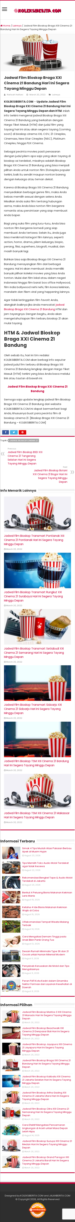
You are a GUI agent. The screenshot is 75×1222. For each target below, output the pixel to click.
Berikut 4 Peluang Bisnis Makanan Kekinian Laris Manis (47, 894)
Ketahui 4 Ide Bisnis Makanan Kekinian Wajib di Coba (44, 908)
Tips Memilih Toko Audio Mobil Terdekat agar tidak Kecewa (45, 864)
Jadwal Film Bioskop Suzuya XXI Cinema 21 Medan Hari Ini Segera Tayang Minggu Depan (47, 1144)
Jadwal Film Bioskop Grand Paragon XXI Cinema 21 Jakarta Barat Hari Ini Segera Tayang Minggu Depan (45, 1160)
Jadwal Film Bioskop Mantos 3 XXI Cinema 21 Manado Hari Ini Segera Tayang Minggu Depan (47, 1015)
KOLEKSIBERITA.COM (31, 1195)
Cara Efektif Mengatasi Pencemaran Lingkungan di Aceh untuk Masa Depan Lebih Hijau (45, 1128)
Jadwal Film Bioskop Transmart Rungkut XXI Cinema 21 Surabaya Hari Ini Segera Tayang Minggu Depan (33, 596)
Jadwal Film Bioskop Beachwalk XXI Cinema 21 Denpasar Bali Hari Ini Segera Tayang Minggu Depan (45, 1031)
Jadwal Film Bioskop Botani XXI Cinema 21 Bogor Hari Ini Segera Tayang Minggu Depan (50, 475)
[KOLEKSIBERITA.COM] (37, 10)
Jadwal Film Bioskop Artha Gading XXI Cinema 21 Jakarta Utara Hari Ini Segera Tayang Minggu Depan (45, 1096)
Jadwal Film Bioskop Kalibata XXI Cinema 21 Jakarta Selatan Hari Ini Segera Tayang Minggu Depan (46, 1080)
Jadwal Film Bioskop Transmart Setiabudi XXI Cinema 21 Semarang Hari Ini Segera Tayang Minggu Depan (34, 653)
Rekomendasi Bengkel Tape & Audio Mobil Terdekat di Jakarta (47, 879)
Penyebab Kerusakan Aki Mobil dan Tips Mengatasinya (45, 967)
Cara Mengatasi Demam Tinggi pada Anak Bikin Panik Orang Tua (44, 938)
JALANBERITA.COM (59, 1195)
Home (6, 25)
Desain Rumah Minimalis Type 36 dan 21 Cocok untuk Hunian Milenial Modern (45, 953)
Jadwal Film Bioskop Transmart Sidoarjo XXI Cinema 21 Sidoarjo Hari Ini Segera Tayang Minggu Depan (33, 709)
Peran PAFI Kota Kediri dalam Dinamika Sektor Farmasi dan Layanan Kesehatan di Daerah (47, 984)
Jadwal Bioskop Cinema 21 (24, 440)
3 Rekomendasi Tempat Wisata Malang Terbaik (45, 923)
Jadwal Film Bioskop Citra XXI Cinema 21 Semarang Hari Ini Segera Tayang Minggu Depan (47, 1112)
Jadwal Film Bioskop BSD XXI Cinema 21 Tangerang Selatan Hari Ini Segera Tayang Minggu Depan (25, 456)
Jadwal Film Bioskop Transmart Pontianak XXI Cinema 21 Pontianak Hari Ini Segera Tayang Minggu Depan (34, 540)
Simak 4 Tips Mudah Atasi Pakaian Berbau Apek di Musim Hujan (47, 850)
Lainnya (17, 25)
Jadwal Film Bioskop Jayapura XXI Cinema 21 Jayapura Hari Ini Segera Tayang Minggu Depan (47, 1048)
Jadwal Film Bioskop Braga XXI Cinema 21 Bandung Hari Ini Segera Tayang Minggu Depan (46, 1064)
